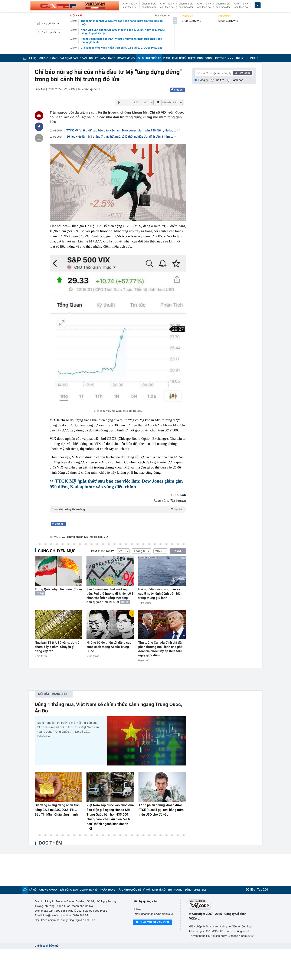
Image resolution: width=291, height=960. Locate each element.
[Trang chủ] (25, 58)
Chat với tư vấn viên (154, 922)
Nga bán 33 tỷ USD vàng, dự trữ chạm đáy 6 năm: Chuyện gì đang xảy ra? (57, 647)
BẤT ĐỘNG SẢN (69, 58)
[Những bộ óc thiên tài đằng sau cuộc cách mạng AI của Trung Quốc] (110, 624)
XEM (178, 551)
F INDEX (253, 58)
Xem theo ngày (102, 551)
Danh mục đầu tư (51, 32)
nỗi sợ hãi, (96, 537)
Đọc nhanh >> (162, 15)
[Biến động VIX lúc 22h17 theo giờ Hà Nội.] (118, 330)
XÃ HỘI (33, 58)
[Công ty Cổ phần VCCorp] (222, 904)
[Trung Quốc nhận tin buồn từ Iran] (58, 571)
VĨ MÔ (166, 58)
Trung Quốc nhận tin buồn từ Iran (58, 589)
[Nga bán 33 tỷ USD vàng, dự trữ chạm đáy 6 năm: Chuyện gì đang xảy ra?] (58, 624)
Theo (117, 509)
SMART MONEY (126, 58)
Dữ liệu (240, 58)
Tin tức (220, 80)
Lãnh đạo (237, 80)
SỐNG (208, 58)
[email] (39, 138)
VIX (106, 537)
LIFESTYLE (220, 58)
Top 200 (262, 889)
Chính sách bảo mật (47, 945)
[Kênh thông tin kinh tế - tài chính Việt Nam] (74, 5)
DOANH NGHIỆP (89, 58)
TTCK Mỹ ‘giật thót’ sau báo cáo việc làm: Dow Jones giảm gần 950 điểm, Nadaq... (121, 130)
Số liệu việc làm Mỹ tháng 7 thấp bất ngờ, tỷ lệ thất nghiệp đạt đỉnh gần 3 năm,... (119, 136)
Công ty (203, 80)
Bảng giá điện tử (50, 23)
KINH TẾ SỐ (179, 58)
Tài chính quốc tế (88, 89)
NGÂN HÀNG (108, 58)
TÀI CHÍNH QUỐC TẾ (149, 58)
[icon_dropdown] (258, 5)
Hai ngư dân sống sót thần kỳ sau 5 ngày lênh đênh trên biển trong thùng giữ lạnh (160, 593)
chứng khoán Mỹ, (78, 537)
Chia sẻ (178, 89)
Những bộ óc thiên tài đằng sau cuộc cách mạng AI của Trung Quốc (108, 647)
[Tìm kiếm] (242, 73)
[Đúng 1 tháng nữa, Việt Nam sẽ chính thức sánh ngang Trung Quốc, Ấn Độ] (146, 740)
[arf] (118, 514)
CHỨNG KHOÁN (48, 58)
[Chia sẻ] (39, 127)
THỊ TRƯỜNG (195, 58)
